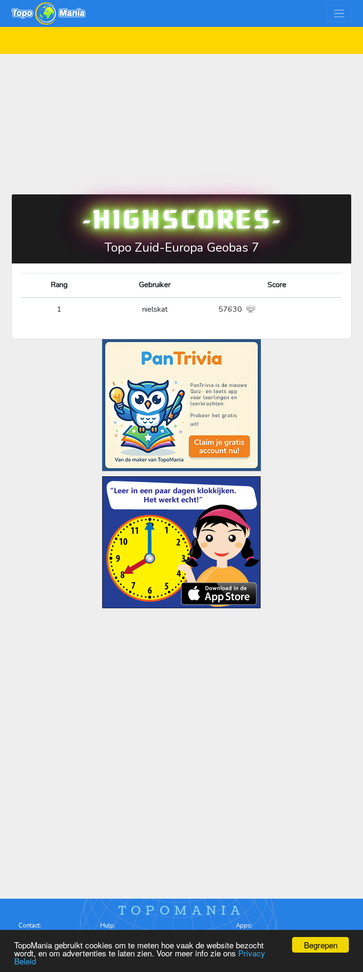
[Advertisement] (181, 120)
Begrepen (320, 945)
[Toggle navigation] (339, 13)
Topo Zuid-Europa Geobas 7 (181, 247)
